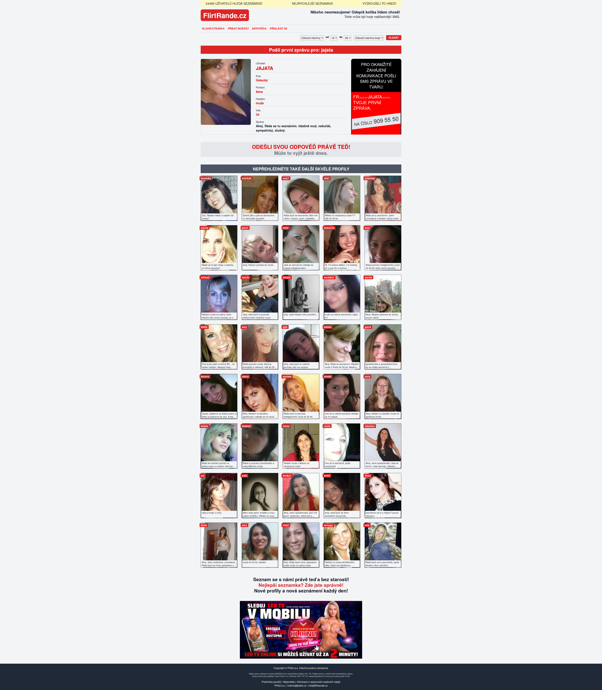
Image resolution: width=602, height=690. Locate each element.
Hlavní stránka (213, 28)
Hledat (394, 37)
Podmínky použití (271, 682)
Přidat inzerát (238, 28)
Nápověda (259, 28)
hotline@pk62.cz (296, 685)
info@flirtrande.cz (318, 685)
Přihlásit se (278, 28)
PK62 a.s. (280, 685)
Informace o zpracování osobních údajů (318, 682)
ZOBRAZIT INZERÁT (219, 196)
